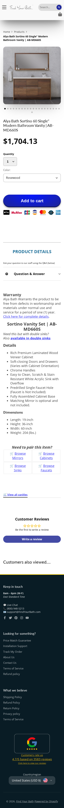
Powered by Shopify (46, 801)
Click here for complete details (26, 316)
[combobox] (50, 7)
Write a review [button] (32, 539)
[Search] (59, 7)
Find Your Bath (25, 801)
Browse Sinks (20, 468)
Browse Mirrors (19, 455)
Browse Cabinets (47, 455)
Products (19, 31)
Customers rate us (32, 755)
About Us (8, 657)
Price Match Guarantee (17, 640)
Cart (60, 14)
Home (6, 31)
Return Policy (11, 708)
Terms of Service (13, 668)
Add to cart (32, 200)
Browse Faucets (47, 468)
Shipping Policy (12, 697)
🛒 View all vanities (15, 494)
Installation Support (15, 646)
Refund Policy (11, 702)
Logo (21, 7)
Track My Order (12, 652)
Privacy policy (11, 714)
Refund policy (11, 674)
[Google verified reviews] (32, 743)
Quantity (8, 154)
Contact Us (9, 663)
